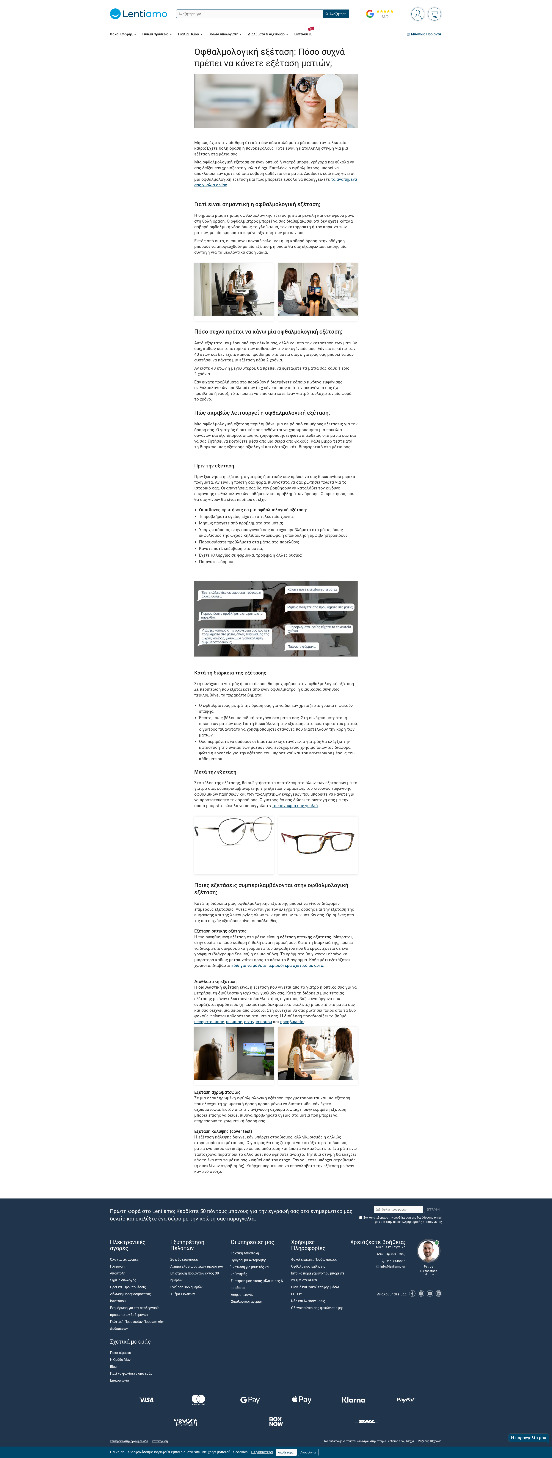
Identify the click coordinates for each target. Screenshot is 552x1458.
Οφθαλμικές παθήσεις (308, 1266)
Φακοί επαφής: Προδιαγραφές (314, 1259)
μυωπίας (234, 1021)
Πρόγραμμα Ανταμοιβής (249, 1260)
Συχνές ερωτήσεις (184, 1259)
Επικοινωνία (119, 1380)
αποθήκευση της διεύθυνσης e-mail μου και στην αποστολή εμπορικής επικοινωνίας (408, 1219)
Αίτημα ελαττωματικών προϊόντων (197, 1266)
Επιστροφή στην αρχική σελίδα (129, 1441)
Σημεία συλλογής (123, 1280)
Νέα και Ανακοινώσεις (308, 1300)
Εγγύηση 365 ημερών (186, 1287)
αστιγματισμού (258, 1021)
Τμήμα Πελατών (182, 1294)
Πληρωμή (117, 1266)
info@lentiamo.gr (392, 1267)
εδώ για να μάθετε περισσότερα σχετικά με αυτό (277, 965)
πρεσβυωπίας (293, 1021)
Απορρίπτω (308, 1452)
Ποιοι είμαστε (120, 1352)
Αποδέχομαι (286, 1452)
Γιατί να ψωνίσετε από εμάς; (131, 1373)
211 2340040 (395, 1261)
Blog (113, 1366)
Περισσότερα (262, 1452)
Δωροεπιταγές (242, 1294)
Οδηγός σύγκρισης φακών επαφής (317, 1307)
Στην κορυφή (160, 1441)
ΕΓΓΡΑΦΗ (433, 1209)
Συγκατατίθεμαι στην (403, 1219)
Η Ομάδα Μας (120, 1359)
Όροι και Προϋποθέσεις (128, 1287)
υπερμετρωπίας (209, 1021)
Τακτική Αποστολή (245, 1253)
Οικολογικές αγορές (246, 1301)
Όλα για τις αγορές (124, 1259)
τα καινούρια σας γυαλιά (295, 805)
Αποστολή (117, 1273)
